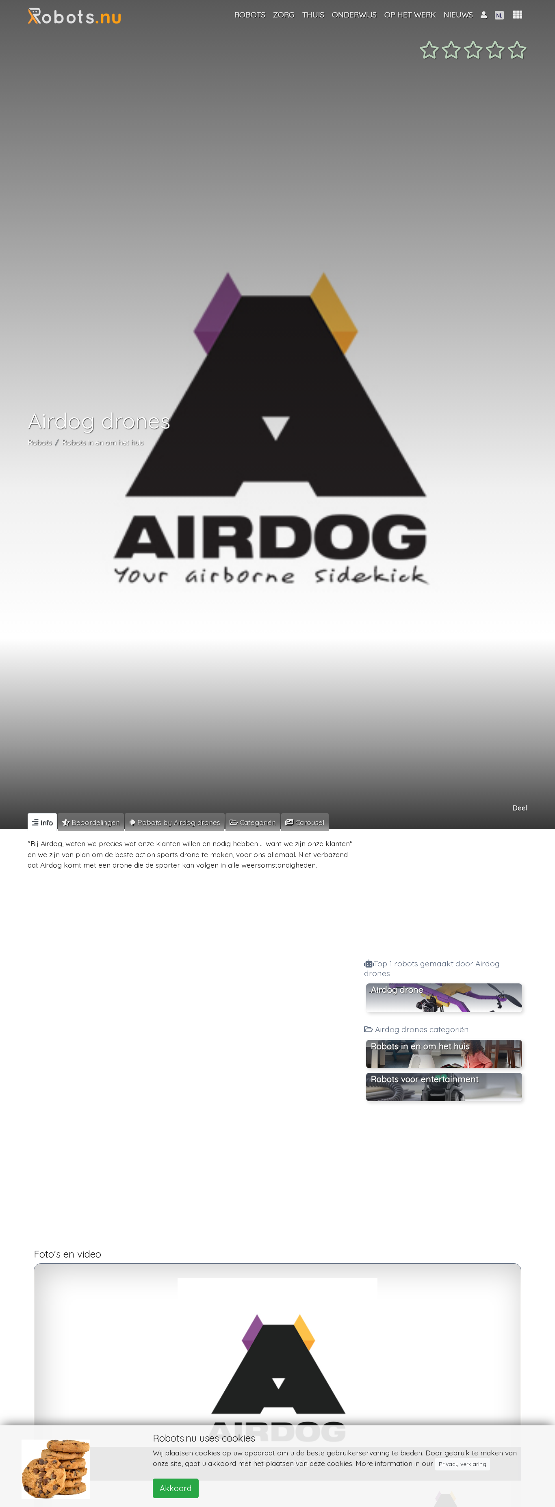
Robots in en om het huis (102, 441)
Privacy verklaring (462, 1464)
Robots (40, 441)
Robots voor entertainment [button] (425, 1079)
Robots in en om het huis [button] (420, 1046)
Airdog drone (397, 989)
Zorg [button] (283, 14)
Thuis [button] (313, 14)
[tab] (42, 822)
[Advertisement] (444, 891)
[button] (517, 14)
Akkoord (176, 1488)
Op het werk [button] (410, 14)
